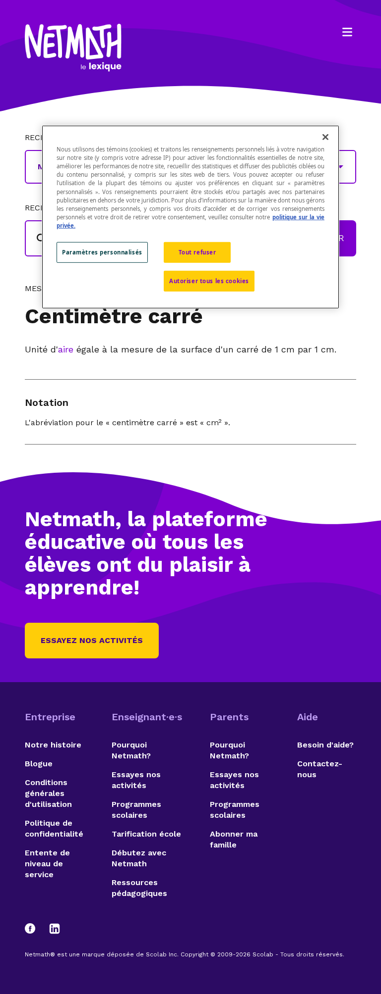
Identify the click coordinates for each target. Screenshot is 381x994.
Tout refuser (197, 252)
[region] (190, 216)
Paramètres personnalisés (102, 252)
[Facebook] (35, 929)
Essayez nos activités (92, 640)
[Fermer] (325, 137)
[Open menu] (347, 32)
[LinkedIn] (54, 929)
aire (65, 349)
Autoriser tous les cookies (209, 281)
